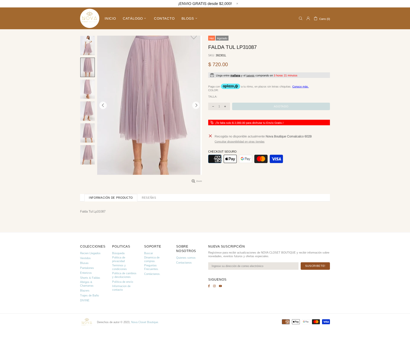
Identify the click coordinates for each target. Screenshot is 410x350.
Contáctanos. (152, 274)
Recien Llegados (90, 253)
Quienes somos (186, 257)
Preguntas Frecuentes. (151, 267)
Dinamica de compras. (152, 259)
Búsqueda (118, 253)
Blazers (84, 290)
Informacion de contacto (121, 287)
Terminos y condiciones (119, 267)
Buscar (148, 253)
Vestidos (85, 258)
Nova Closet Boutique (89, 18)
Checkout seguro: (222, 151)
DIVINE (84, 300)
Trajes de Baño (89, 295)
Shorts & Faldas (90, 277)
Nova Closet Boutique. (145, 322)
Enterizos (86, 272)
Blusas (84, 263)
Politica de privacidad (118, 259)
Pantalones (87, 268)
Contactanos (184, 262)
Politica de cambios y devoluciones (124, 275)
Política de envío (122, 281)
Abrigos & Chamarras (87, 283)
